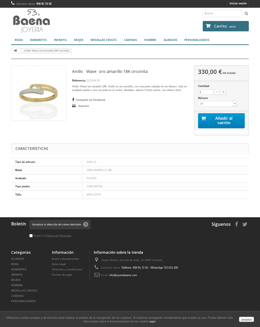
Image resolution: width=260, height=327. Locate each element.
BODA (19, 40)
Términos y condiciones (67, 269)
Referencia (78, 80)
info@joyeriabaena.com (123, 275)
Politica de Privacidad (58, 235)
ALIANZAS (170, 40)
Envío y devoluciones (65, 258)
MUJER (78, 40)
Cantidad (203, 86)
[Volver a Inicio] (15, 50)
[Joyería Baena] (69, 21)
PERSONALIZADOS (196, 40)
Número (203, 98)
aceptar (246, 319)
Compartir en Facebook (90, 99)
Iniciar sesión (238, 3)
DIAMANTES (38, 40)
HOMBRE (150, 40)
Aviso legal (59, 264)
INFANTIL (60, 40)
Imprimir (83, 106)
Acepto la (40, 235)
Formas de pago (62, 274)
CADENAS (130, 40)
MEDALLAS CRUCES (104, 40)
